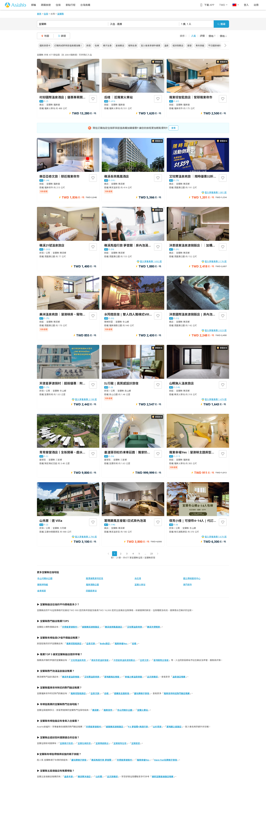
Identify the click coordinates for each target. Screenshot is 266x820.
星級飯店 (120, 45)
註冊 (256, 5)
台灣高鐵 (85, 5)
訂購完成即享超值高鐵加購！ (68, 45)
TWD (222, 5)
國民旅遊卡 (45, 45)
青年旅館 (200, 45)
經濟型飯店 (178, 45)
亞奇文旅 (144, 660)
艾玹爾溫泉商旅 (78, 660)
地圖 (46, 36)
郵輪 (33, 5)
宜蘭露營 (135, 743)
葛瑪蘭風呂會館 (161, 660)
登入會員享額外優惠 (150, 45)
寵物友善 (132, 45)
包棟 (97, 45)
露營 (189, 45)
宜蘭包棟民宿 (84, 743)
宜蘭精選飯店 (102, 743)
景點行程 (70, 5)
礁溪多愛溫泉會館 (100, 660)
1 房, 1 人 (186, 24)
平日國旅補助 (214, 45)
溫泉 (166, 45)
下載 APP (209, 5)
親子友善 (107, 45)
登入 (246, 5)
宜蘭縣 (42, 24)
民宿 (88, 45)
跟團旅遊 (46, 5)
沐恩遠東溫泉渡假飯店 (124, 660)
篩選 (63, 36)
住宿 (58, 5)
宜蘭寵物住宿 (119, 743)
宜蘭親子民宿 (66, 743)
